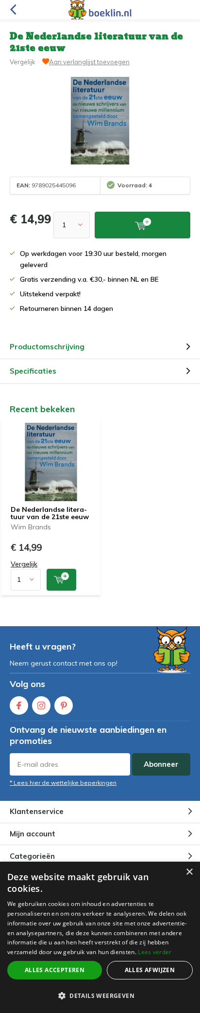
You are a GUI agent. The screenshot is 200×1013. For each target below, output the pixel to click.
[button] (100, 996)
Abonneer (161, 764)
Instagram (41, 705)
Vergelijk (22, 62)
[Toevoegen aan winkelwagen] (61, 580)
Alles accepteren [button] (54, 970)
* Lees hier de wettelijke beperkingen (63, 782)
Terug (13, 9)
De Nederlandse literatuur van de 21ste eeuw (50, 513)
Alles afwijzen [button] (150, 970)
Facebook (19, 705)
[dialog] (100, 937)
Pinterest (63, 705)
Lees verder (154, 952)
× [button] (189, 872)
